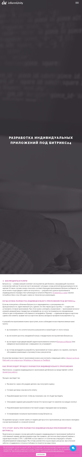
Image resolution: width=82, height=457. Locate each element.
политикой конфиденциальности (52, 451)
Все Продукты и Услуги (16, 281)
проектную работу (10, 372)
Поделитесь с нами (59, 293)
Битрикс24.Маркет (64, 342)
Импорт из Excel (72, 358)
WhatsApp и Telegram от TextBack (36, 360)
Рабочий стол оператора (13, 360)
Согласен (41, 454)
